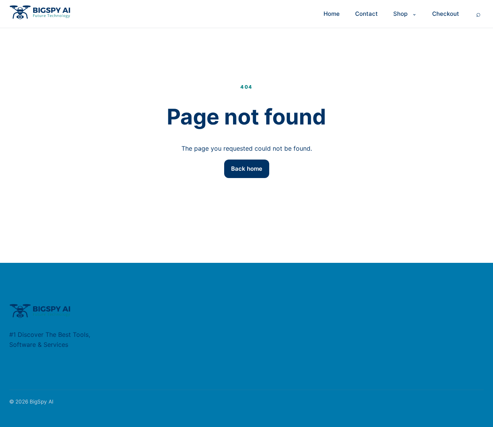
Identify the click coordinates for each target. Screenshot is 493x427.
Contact (366, 13)
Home (332, 13)
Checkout (445, 13)
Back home (246, 168)
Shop (400, 13)
